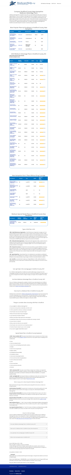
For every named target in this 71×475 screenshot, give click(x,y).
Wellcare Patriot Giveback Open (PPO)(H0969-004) (14, 182)
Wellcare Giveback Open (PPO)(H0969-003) (13, 87)
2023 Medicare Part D (22, 466)
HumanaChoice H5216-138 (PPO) (13, 105)
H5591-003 (20, 45)
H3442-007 (20, 34)
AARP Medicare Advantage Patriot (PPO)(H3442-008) (13, 204)
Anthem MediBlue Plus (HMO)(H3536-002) (13, 128)
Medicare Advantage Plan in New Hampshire (30, 293)
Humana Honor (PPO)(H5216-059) (14, 197)
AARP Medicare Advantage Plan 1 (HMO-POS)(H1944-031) (13, 155)
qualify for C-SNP (23, 337)
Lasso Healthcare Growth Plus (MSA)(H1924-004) (13, 190)
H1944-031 (20, 38)
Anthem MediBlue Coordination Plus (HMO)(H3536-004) (13, 132)
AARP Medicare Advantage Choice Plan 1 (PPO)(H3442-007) (13, 160)
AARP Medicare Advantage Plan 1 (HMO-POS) (13, 38)
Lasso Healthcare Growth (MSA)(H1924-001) (13, 194)
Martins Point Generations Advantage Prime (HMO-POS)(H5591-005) (13, 101)
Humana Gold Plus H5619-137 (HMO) (13, 120)
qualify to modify (43, 399)
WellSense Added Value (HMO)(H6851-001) (13, 72)
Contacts (23, 471)
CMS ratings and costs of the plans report (24, 418)
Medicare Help (18, 473)
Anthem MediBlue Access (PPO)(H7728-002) (13, 136)
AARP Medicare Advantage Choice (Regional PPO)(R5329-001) (13, 164)
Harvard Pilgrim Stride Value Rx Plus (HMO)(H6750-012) (13, 124)
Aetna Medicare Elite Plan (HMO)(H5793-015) (13, 147)
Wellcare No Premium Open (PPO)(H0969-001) (12, 79)
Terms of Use (17, 471)
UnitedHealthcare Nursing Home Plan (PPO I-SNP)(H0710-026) (13, 222)
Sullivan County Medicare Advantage (22, 286)
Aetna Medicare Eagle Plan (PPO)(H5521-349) (14, 200)
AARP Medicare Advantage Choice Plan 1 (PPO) (13, 35)
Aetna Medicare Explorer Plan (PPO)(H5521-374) (13, 143)
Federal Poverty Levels (31, 378)
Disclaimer (11, 471)
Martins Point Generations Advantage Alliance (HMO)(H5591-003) (14, 186)
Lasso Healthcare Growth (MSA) (13, 49)
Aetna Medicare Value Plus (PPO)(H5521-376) (13, 140)
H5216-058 (20, 41)
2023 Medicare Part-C (13, 466)
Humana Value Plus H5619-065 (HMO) (13, 116)
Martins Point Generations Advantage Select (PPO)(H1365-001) (13, 96)
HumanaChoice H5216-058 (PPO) (13, 41)
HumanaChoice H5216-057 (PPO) (13, 112)
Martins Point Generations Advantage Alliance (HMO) (13, 45)
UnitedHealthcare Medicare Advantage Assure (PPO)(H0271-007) (13, 91)
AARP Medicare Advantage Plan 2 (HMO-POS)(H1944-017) (13, 151)
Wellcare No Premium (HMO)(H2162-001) (13, 83)
